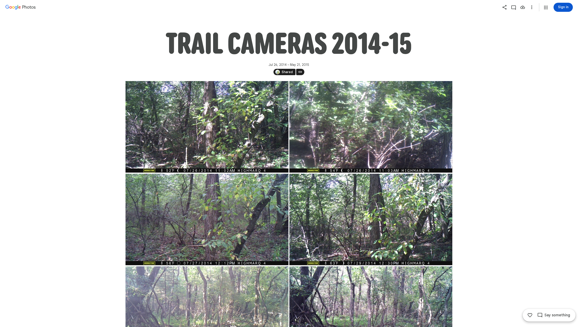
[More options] (531, 7)
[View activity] (513, 7)
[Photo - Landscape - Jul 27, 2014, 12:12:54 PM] (207, 219)
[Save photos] (522, 7)
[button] (545, 7)
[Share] (504, 7)
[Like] (529, 315)
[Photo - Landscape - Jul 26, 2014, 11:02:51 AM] (207, 127)
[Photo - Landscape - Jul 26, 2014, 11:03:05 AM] (370, 127)
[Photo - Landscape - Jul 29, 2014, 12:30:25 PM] (370, 219)
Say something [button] (557, 315)
